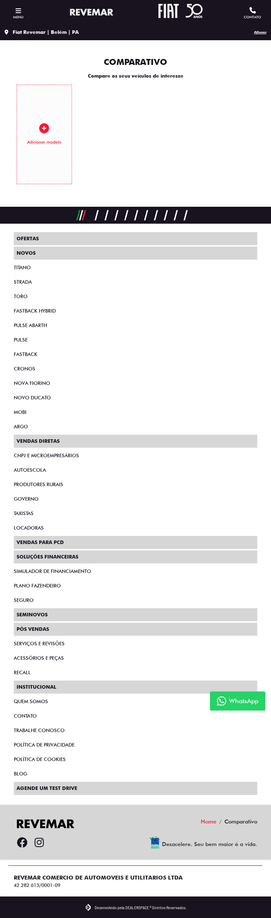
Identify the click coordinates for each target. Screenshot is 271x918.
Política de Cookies (40, 759)
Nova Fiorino (32, 383)
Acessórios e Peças (39, 658)
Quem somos (31, 701)
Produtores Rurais (38, 484)
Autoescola (30, 470)
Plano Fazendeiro (37, 585)
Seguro (24, 600)
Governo (26, 499)
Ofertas (28, 238)
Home (208, 821)
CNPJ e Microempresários (46, 455)
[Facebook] (22, 842)
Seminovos (32, 614)
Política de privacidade (44, 745)
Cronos (24, 369)
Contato (25, 716)
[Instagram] (39, 842)
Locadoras (29, 528)
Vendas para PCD (40, 542)
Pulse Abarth (30, 325)
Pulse (21, 340)
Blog (20, 774)
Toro (21, 296)
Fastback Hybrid (35, 311)
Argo (21, 426)
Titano (22, 267)
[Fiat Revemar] (90, 12)
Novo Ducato (32, 397)
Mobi (20, 412)
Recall (22, 672)
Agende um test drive (47, 788)
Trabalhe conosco (39, 730)
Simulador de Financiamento (52, 571)
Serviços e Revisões (39, 643)
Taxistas (24, 513)
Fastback (25, 354)
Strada (23, 282)
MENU (18, 17)
